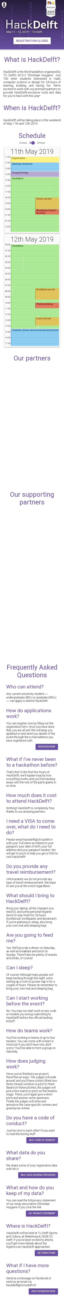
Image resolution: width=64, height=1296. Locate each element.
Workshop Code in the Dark (46, 211)
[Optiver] (32, 408)
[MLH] (32, 523)
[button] (32, 40)
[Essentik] (32, 610)
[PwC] (32, 437)
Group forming (20, 172)
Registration (18, 158)
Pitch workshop (44, 304)
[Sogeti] (32, 466)
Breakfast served (45, 289)
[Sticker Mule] (32, 639)
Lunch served (43, 318)
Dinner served (44, 198)
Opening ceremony (22, 164)
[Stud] (32, 581)
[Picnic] (32, 552)
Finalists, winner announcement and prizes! (35, 330)
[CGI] (32, 379)
